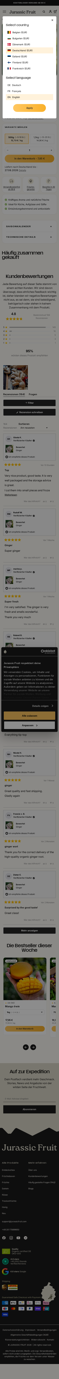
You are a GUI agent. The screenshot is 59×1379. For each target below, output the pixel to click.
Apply (29, 107)
